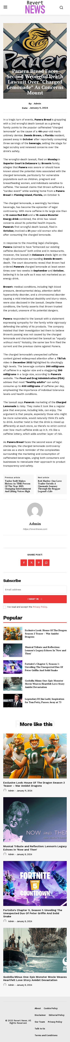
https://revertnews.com (35, 529)
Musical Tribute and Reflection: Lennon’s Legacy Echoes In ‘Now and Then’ (45, 650)
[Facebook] (24, 562)
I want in (33, 599)
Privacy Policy (40, 607)
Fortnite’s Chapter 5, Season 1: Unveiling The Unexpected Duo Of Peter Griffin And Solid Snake (44, 667)
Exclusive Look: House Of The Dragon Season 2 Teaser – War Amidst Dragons (46, 633)
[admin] (35, 510)
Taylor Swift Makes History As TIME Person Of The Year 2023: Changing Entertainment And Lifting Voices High (18, 486)
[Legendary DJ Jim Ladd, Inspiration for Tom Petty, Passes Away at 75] (12, 700)
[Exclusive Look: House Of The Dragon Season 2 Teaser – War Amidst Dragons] (12, 633)
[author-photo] (5, 790)
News (35, 65)
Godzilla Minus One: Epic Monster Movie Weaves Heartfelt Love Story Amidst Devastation (44, 684)
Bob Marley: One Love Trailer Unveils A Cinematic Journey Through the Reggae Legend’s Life (50, 486)
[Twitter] (31, 562)
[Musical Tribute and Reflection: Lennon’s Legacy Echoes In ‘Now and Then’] (12, 650)
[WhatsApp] (46, 562)
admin (37, 103)
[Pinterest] (38, 562)
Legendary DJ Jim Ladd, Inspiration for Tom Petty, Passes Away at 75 (44, 700)
